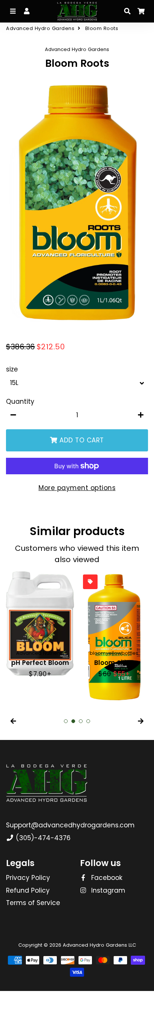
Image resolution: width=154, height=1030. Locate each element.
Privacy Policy (28, 877)
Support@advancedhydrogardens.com (70, 825)
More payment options (77, 487)
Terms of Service (33, 902)
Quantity (20, 401)
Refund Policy (28, 890)
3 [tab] (81, 721)
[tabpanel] (40, 625)
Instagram (107, 890)
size (12, 369)
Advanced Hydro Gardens (40, 28)
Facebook (105, 877)
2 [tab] (73, 721)
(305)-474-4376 (42, 837)
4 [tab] (88, 721)
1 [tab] (66, 721)
